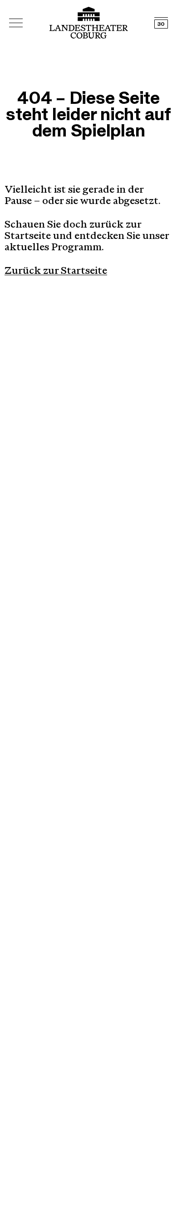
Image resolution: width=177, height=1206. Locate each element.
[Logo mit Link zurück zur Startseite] (88, 23)
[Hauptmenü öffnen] (16, 23)
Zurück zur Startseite (56, 271)
